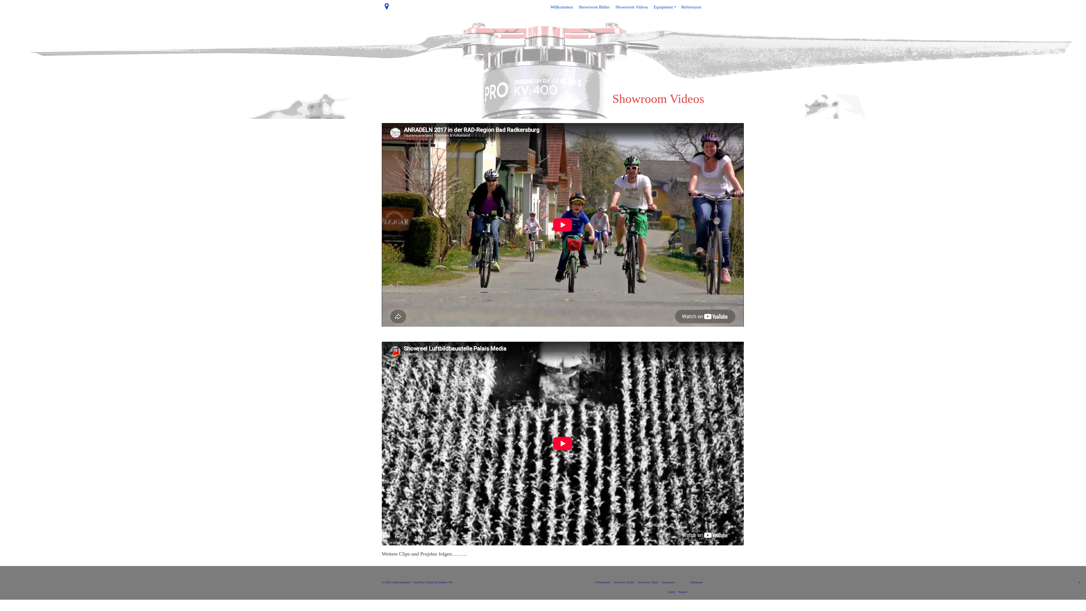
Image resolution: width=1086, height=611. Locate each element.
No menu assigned (680, 47)
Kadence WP (445, 582)
